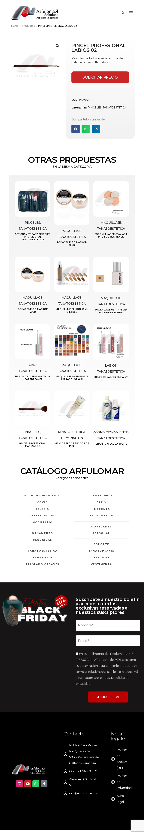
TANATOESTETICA (114, 107)
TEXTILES (102, 557)
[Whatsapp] (35, 783)
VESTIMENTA (101, 564)
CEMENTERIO (101, 495)
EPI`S (101, 502)
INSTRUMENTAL (101, 515)
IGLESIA (42, 509)
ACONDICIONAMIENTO (42, 495)
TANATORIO (42, 557)
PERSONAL (101, 533)
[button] (57, 45)
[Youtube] (27, 783)
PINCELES (94, 107)
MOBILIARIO (42, 522)
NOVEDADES (101, 526)
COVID (42, 502)
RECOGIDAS (42, 539)
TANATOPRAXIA (101, 550)
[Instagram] (19, 783)
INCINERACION (42, 515)
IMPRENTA (101, 509)
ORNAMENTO (42, 533)
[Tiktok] (44, 783)
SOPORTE (101, 544)
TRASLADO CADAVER (43, 564)
